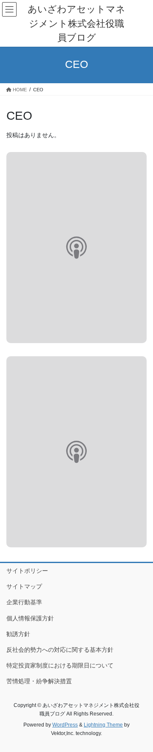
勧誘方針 (18, 634)
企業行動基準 (24, 602)
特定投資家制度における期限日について (59, 665)
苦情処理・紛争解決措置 (39, 681)
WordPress (65, 725)
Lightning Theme (103, 725)
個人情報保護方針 (30, 618)
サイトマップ (24, 586)
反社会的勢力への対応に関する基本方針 (59, 649)
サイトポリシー (27, 570)
